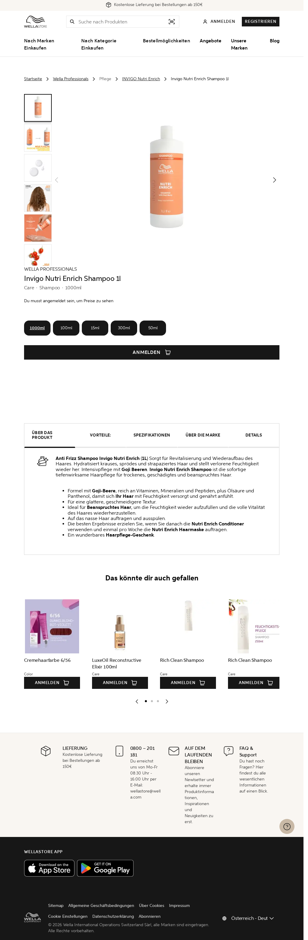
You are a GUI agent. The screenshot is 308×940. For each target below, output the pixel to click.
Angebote (210, 41)
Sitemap (55, 905)
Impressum (179, 905)
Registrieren (260, 21)
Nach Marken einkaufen (39, 44)
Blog (274, 41)
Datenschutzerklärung (113, 916)
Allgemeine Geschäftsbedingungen (101, 905)
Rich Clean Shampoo (180, 660)
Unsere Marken (239, 44)
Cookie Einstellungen (68, 916)
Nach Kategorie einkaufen (98, 44)
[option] (144, 699)
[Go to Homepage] (35, 22)
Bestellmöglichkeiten (166, 41)
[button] (72, 22)
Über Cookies (151, 905)
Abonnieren (150, 916)
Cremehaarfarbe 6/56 (47, 660)
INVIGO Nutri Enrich (141, 78)
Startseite (33, 78)
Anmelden (147, 352)
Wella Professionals (70, 78)
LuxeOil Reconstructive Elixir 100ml (115, 663)
